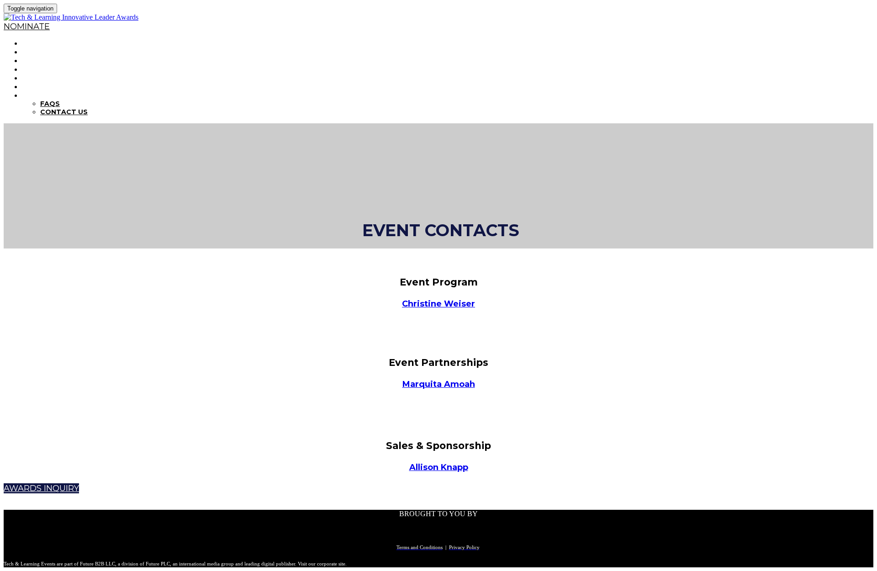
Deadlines (44, 69)
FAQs (32, 95)
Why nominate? (55, 52)
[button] (27, 26)
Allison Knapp (438, 467)
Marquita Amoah (438, 384)
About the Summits (64, 86)
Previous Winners (61, 78)
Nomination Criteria (66, 60)
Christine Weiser (438, 304)
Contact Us (64, 112)
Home (33, 43)
